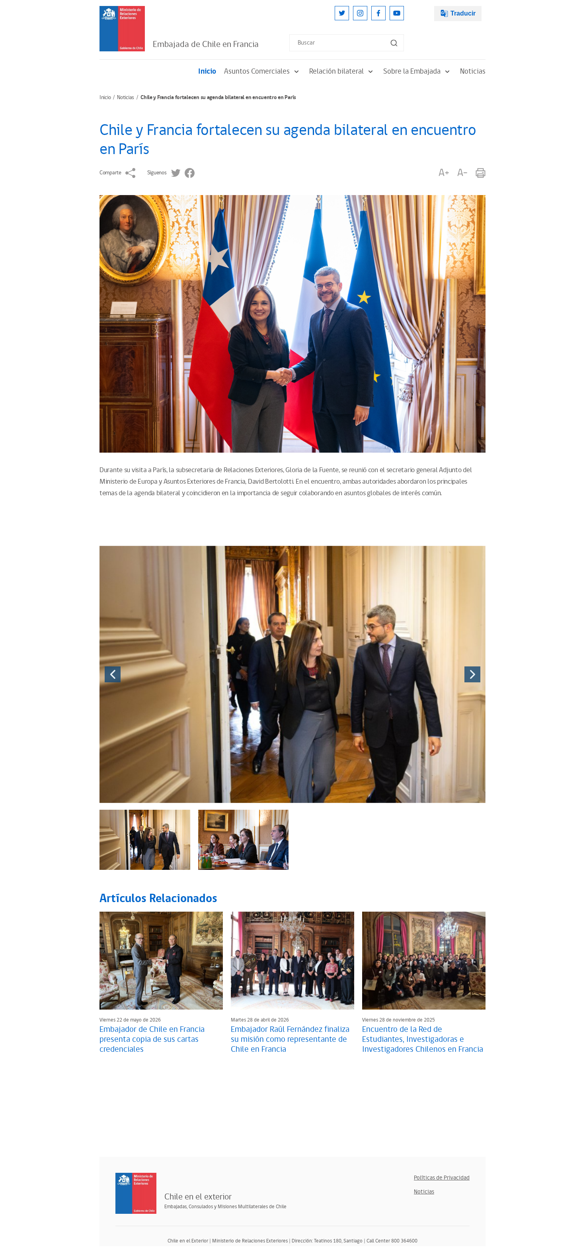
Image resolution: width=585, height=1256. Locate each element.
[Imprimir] (481, 173)
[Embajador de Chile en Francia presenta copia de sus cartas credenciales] (161, 961)
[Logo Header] (122, 28)
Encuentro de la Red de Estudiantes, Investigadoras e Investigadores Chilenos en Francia (422, 1039)
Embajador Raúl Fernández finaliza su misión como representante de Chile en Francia (290, 1039)
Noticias (473, 71)
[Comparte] (130, 173)
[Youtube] (397, 13)
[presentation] (113, 674)
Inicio (207, 71)
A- (462, 173)
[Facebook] (378, 13)
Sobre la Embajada (412, 71)
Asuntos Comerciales (257, 71)
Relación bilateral (336, 71)
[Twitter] (342, 13)
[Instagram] (360, 13)
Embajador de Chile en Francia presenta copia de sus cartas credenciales (152, 1039)
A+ (444, 173)
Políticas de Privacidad (442, 1178)
